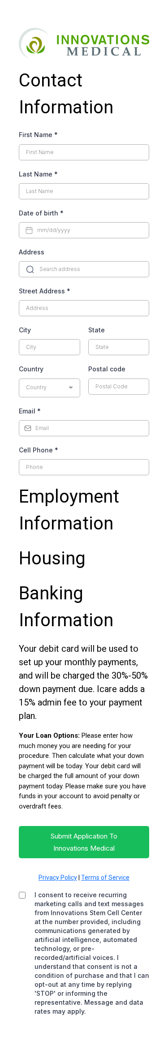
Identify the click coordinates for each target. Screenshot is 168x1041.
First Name (38, 134)
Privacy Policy (58, 877)
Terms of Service (105, 877)
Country (31, 369)
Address (31, 252)
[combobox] (49, 388)
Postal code (106, 369)
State (96, 330)
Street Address (44, 291)
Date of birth (41, 213)
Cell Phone (38, 450)
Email (30, 411)
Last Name (38, 174)
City (25, 330)
